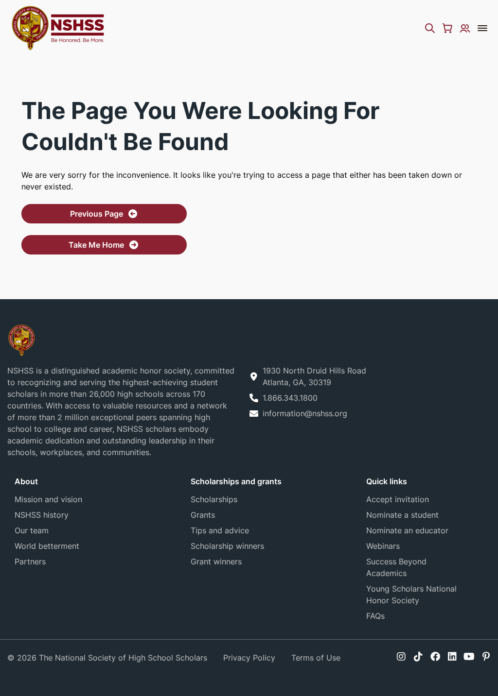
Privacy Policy (249, 657)
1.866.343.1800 (290, 398)
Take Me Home (96, 245)
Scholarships (214, 499)
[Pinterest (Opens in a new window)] (486, 656)
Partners (30, 561)
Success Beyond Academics (396, 567)
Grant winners (216, 561)
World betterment (47, 546)
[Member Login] (465, 28)
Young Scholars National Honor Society (411, 594)
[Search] (430, 28)
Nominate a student (402, 515)
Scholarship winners (227, 546)
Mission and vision (48, 499)
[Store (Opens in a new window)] (447, 28)
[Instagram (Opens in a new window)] (401, 656)
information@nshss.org (305, 413)
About (26, 481)
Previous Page (96, 214)
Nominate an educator (407, 530)
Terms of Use (315, 657)
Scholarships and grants (236, 481)
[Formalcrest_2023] (21, 339)
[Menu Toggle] (482, 28)
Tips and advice (220, 530)
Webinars (383, 546)
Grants (203, 515)
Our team (32, 530)
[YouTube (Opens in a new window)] (469, 656)
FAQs (375, 616)
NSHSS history (42, 515)
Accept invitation (397, 499)
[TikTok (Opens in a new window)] (418, 656)
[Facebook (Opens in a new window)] (435, 656)
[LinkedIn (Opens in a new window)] (452, 656)
